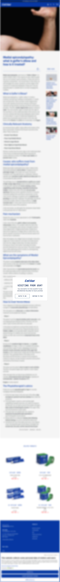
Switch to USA (22, 296)
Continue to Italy (37, 296)
